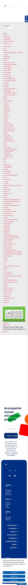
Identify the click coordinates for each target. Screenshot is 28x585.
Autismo (6, 54)
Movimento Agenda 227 (10, 175)
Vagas (5, 284)
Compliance (7, 74)
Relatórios (7, 229)
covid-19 (6, 82)
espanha (6, 115)
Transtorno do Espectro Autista (13, 276)
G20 (5, 143)
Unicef (6, 278)
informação (7, 153)
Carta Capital (7, 66)
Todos (5, 35)
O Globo (6, 181)
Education (7, 109)
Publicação (7, 39)
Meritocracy (7, 173)
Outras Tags (7, 43)
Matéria (6, 169)
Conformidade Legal (9, 78)
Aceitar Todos (14, 580)
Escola (6, 113)
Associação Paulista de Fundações (13, 52)
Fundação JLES (8, 137)
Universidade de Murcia (10, 280)
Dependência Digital (9, 88)
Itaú (5, 159)
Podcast (6, 207)
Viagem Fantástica (9, 298)
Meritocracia (7, 171)
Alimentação (7, 46)
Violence (6, 300)
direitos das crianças (9, 94)
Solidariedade (7, 256)
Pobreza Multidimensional (11, 205)
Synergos (6, 268)
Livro (5, 163)
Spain (5, 258)
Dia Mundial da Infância (10, 92)
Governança (7, 147)
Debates (6, 86)
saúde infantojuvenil (9, 244)
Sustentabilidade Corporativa (12, 266)
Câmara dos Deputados (10, 64)
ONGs (5, 187)
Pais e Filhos (7, 189)
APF (5, 48)
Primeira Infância (8, 221)
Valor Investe (7, 292)
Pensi (5, 195)
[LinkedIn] (9, 475)
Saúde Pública (8, 248)
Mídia (14, 544)
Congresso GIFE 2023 (10, 80)
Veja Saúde (7, 296)
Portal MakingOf (8, 215)
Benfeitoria (7, 56)
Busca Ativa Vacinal (9, 62)
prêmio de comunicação (10, 219)
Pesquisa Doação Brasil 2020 (12, 199)
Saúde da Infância (9, 41)
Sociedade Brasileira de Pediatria (13, 252)
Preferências (14, 572)
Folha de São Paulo (9, 129)
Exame (6, 119)
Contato (13, 548)
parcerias (6, 191)
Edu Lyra (6, 103)
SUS (5, 262)
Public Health (8, 223)
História (13, 532)
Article (6, 50)
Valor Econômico (8, 288)
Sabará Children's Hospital (11, 237)
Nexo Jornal (7, 179)
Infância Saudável (9, 151)
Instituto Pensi (8, 155)
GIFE (5, 145)
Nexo (5, 177)
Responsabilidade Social (11, 235)
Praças (6, 217)
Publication (7, 227)
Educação (6, 107)
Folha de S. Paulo (8, 125)
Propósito (12, 538)
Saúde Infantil (8, 242)
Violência (6, 302)
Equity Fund (7, 111)
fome (5, 133)
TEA (5, 270)
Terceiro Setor (8, 272)
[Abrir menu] (22, 5)
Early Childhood (8, 101)
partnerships (7, 193)
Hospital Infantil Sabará (10, 149)
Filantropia (7, 37)
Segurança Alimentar (10, 250)
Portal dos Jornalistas (10, 211)
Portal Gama (7, 213)
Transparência (8, 274)
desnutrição (7, 90)
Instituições (11, 525)
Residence (7, 231)
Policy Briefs (7, 209)
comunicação (7, 76)
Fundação (12, 528)
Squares (6, 260)
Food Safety (7, 135)
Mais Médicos (8, 165)
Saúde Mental (8, 246)
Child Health (7, 70)
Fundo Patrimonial (9, 141)
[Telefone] (15, 470)
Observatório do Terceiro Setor (12, 185)
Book (5, 60)
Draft (5, 96)
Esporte (6, 117)
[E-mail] (9, 470)
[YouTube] (15, 475)
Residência (7, 233)
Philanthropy (7, 203)
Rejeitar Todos (14, 576)
